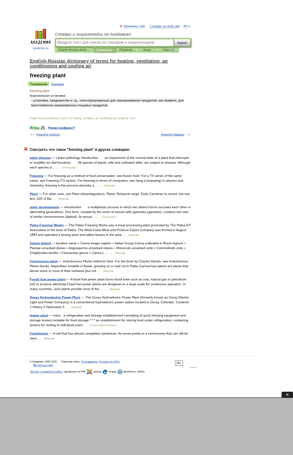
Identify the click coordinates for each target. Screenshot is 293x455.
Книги (147, 49)
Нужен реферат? (61, 128)
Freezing (36, 176)
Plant (34, 194)
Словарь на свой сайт (165, 26)
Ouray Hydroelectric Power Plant (55, 297)
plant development (44, 207)
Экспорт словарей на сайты (46, 371)
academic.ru (40, 48)
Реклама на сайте (109, 361)
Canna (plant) (40, 243)
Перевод (57, 84)
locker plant (39, 315)
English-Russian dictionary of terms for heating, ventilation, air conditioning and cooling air (73, 49)
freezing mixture (48, 134)
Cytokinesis (39, 333)
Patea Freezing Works (47, 225)
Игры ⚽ (168, 49)
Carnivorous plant (44, 261)
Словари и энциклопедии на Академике (93, 34)
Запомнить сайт (134, 26)
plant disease (40, 158)
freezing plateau (172, 134)
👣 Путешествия (43, 365)
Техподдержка (89, 361)
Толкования (104, 49)
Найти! (182, 43)
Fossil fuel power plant (48, 279)
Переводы (126, 49)
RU (186, 26)
